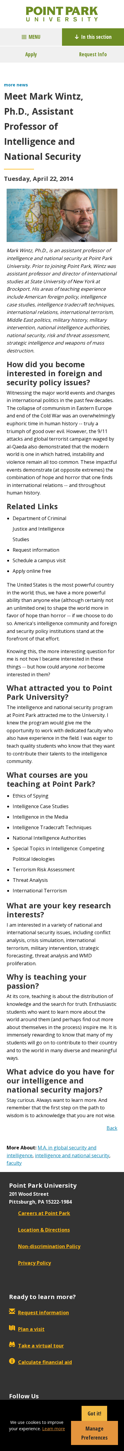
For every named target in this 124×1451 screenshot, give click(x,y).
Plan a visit (31, 1329)
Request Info (93, 54)
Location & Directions (44, 1229)
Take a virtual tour (41, 1345)
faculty (14, 1163)
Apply (31, 54)
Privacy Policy (34, 1263)
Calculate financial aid (45, 1362)
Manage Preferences (94, 1433)
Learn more (53, 1428)
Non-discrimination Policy (49, 1246)
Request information (43, 1312)
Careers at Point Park (44, 1213)
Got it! (94, 1413)
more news (16, 85)
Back (112, 1128)
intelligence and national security (72, 1155)
